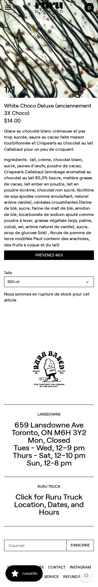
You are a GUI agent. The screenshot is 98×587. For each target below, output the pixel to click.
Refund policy (77, 576)
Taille (8, 273)
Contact (57, 567)
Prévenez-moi (49, 255)
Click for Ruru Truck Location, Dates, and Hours (49, 504)
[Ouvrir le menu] (8, 8)
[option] (49, 49)
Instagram (80, 567)
